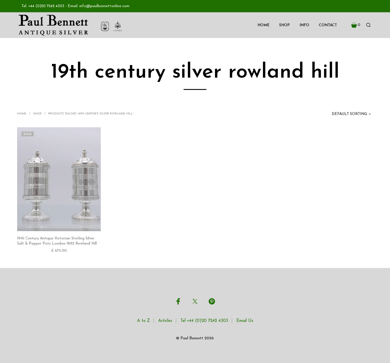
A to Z (143, 321)
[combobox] (346, 114)
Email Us (244, 321)
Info (304, 25)
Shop (284, 25)
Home (264, 25)
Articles (165, 321)
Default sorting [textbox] (349, 114)
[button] (355, 25)
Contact (328, 25)
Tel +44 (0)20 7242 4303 (204, 321)
